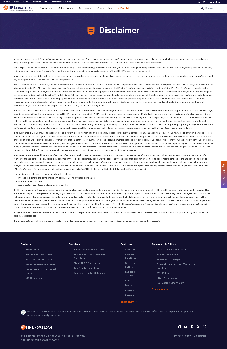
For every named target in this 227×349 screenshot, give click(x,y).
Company (84, 8)
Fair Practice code (167, 254)
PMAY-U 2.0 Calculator (87, 263)
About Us (130, 249)
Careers (129, 295)
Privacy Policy (182, 335)
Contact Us (103, 8)
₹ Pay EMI (123, 8)
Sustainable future (40, 2)
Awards (129, 290)
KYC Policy (163, 273)
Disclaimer (200, 335)
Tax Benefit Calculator (87, 268)
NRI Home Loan (34, 278)
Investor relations (11, 2)
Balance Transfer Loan (38, 259)
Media (25, 2)
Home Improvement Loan (40, 264)
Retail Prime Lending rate (171, 249)
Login (203, 2)
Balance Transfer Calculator (90, 273)
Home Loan (32, 249)
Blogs (128, 280)
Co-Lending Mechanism (170, 283)
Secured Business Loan (39, 254)
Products (45, 8)
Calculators (64, 8)
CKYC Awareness (167, 278)
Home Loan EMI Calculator (89, 249)
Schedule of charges (169, 259)
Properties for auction (61, 2)
